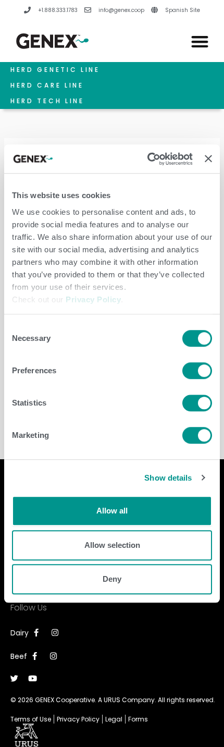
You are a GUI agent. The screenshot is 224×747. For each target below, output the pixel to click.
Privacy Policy (93, 299)
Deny (112, 578)
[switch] (197, 370)
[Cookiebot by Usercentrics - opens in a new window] (147, 159)
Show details (168, 477)
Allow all (112, 510)
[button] (200, 41)
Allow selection (112, 545)
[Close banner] (208, 159)
